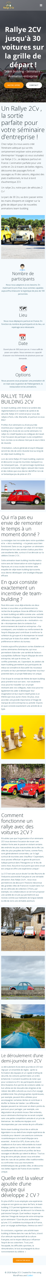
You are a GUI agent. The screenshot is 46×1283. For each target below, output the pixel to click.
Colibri (30, 1275)
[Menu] (41, 5)
